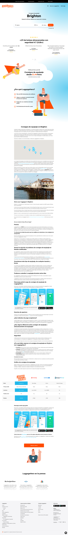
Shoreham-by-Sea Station (24, 514)
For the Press (4, 520)
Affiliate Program (5, 514)
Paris (39, 510)
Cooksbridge (22, 513)
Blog (3, 510)
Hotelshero (4, 513)
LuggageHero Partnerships (7, 516)
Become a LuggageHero (54, 6)
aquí (29, 315)
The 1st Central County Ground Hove (26, 509)
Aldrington (22, 517)
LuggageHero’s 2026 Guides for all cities (8, 523)
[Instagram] (62, 522)
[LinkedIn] (65, 522)
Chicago (39, 506)
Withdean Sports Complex (24, 510)
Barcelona (40, 505)
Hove (21, 519)
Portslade (22, 520)
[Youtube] (63, 522)
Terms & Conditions (5, 526)
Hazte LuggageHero (5, 512)
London (39, 508)
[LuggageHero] (7, 7)
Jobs (4, 509)
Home (3, 505)
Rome (39, 512)
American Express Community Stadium (36, 216)
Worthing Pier (22, 505)
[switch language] (48, 6)
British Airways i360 (23, 506)
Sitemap (3, 527)
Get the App (63, 6)
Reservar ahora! (34, 445)
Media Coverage (6, 521)
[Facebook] (59, 522)
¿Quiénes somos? (5, 506)
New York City (40, 509)
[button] (34, 149)
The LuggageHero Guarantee (8, 519)
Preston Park (22, 516)
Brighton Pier (22, 508)
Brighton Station (43, 168)
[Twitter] (60, 522)
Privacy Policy (4, 524)
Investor (4, 508)
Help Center (4, 517)
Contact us (55, 522)
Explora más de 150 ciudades (43, 514)
